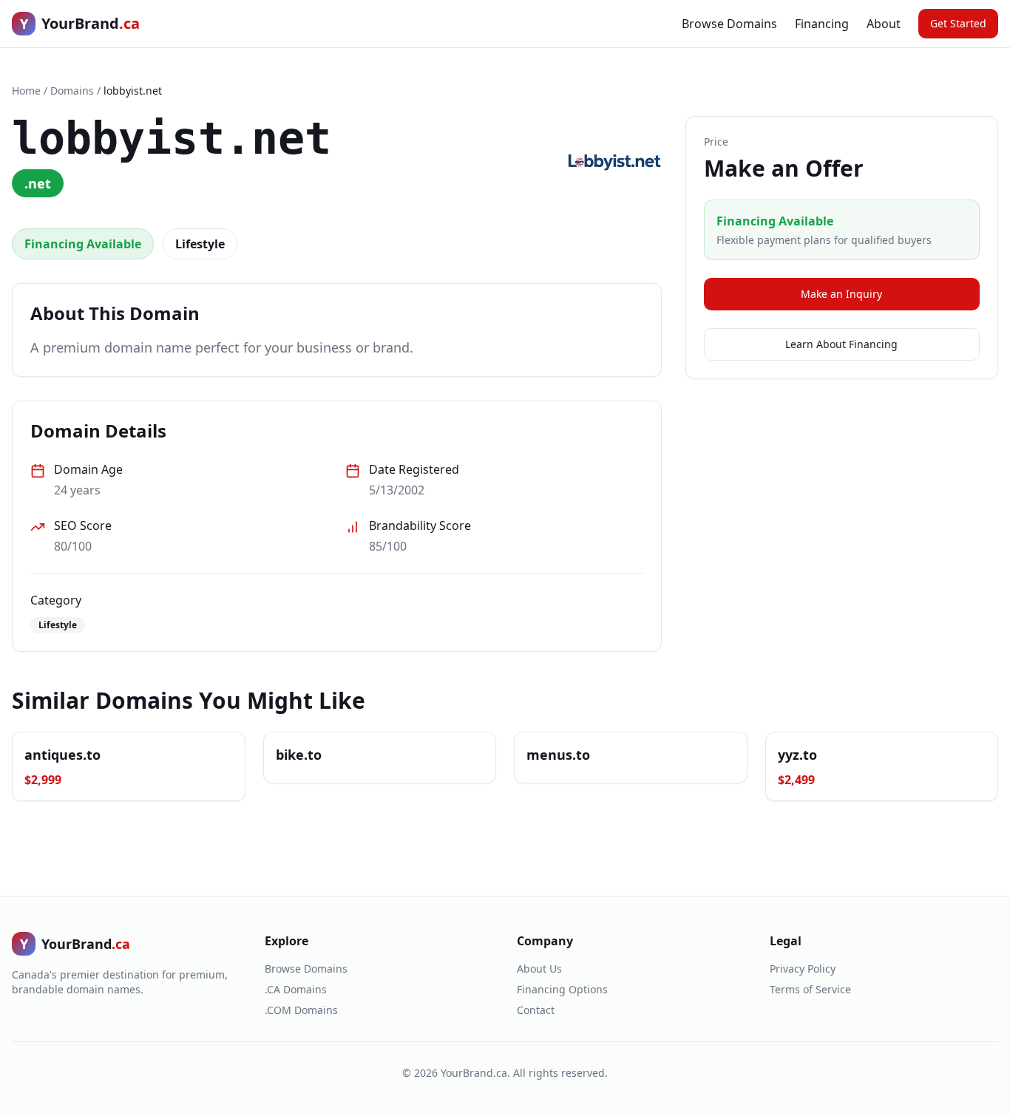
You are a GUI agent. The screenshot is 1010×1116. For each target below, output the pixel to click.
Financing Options (562, 989)
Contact (536, 1010)
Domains (72, 91)
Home (26, 91)
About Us (539, 969)
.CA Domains (296, 989)
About (884, 24)
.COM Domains (301, 1010)
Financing (822, 24)
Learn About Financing (841, 344)
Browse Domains (729, 24)
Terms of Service (810, 989)
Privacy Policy (803, 969)
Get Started (958, 23)
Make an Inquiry (841, 294)
